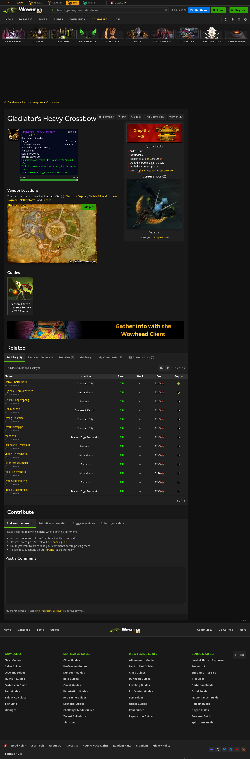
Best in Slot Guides (141, 666)
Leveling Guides (15, 672)
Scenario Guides (73, 703)
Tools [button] (43, 19)
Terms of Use (14, 753)
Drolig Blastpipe (14, 418)
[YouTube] (237, 749)
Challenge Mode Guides (78, 710)
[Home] (24, 10)
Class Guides (13, 660)
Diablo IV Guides (203, 654)
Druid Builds (199, 691)
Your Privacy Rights (96, 745)
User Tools (37, 745)
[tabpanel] (96, 433)
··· (101, 2)
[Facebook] (231, 749)
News (9, 19)
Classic (57, 2)
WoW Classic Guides (143, 654)
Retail (37, 2)
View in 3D (176, 116)
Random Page (122, 745)
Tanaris (46, 200)
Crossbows (52, 102)
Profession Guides (17, 685)
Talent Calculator (16, 697)
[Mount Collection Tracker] (95, 330)
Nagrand (12, 200)
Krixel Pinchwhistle (16, 471)
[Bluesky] (224, 749)
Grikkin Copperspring (17, 400)
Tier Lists (11, 703)
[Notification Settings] (232, 19)
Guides (58, 19)
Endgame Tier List (204, 672)
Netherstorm (27, 200)
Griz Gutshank (13, 409)
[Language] (245, 19)
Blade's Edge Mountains (103, 196)
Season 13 (198, 666)
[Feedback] (239, 19)
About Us (55, 745)
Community (77, 19)
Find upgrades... (155, 116)
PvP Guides (136, 697)
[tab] (14, 357)
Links (137, 116)
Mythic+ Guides (15, 679)
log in (37, 610)
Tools (40, 629)
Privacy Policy (161, 745)
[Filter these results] (167, 368)
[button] (59, 247)
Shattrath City (51, 196)
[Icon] (13, 134)
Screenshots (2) (154, 176)
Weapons (37, 102)
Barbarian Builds (202, 685)
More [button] (117, 19)
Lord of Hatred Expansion (208, 660)
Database (25, 19)
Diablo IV (121, 2)
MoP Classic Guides (76, 654)
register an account (52, 610)
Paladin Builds (201, 703)
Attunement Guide (141, 660)
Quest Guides (72, 685)
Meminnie (10, 436)
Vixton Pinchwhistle (16, 454)
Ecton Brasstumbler (16, 462)
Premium (142, 745)
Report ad (242, 620)
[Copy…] (161, 368)
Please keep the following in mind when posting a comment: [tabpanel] (48, 571)
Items (25, 102)
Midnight (10, 710)
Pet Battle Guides (75, 697)
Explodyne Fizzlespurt (17, 445)
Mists (91, 2)
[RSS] (243, 749)
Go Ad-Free (99, 19)
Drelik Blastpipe (14, 427)
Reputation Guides (75, 691)
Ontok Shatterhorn (16, 382)
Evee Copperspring (16, 480)
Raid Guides (12, 691)
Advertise (72, 745)
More (243, 629)
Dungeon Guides (74, 672)
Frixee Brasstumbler (17, 489)
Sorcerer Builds (202, 716)
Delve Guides (13, 666)
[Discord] (211, 749)
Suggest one (161, 237)
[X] (218, 749)
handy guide (60, 542)
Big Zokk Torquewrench (19, 391)
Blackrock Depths (76, 196)
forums (49, 549)
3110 (158, 473)
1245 (158, 383)
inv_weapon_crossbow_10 (157, 170)
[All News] (8, 3)
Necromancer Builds (205, 697)
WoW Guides (13, 654)
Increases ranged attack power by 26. (47, 172)
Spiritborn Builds (202, 722)
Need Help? (18, 745)
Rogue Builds (200, 710)
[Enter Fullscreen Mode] (226, 19)
